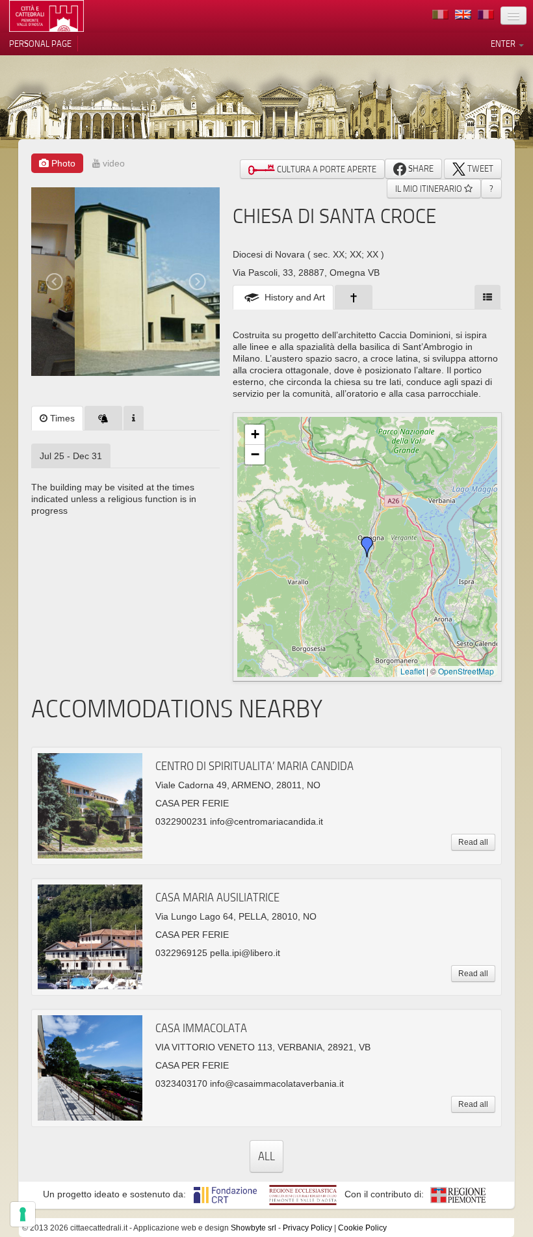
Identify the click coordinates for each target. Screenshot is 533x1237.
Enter (504, 43)
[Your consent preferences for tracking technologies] (22, 1214)
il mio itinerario (429, 188)
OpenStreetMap (466, 670)
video (112, 163)
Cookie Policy (362, 1227)
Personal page (40, 43)
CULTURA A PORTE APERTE (325, 169)
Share (420, 168)
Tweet (479, 168)
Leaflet (412, 670)
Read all (473, 842)
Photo (62, 163)
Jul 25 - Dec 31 (71, 456)
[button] (367, 547)
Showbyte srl (253, 1227)
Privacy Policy (307, 1227)
